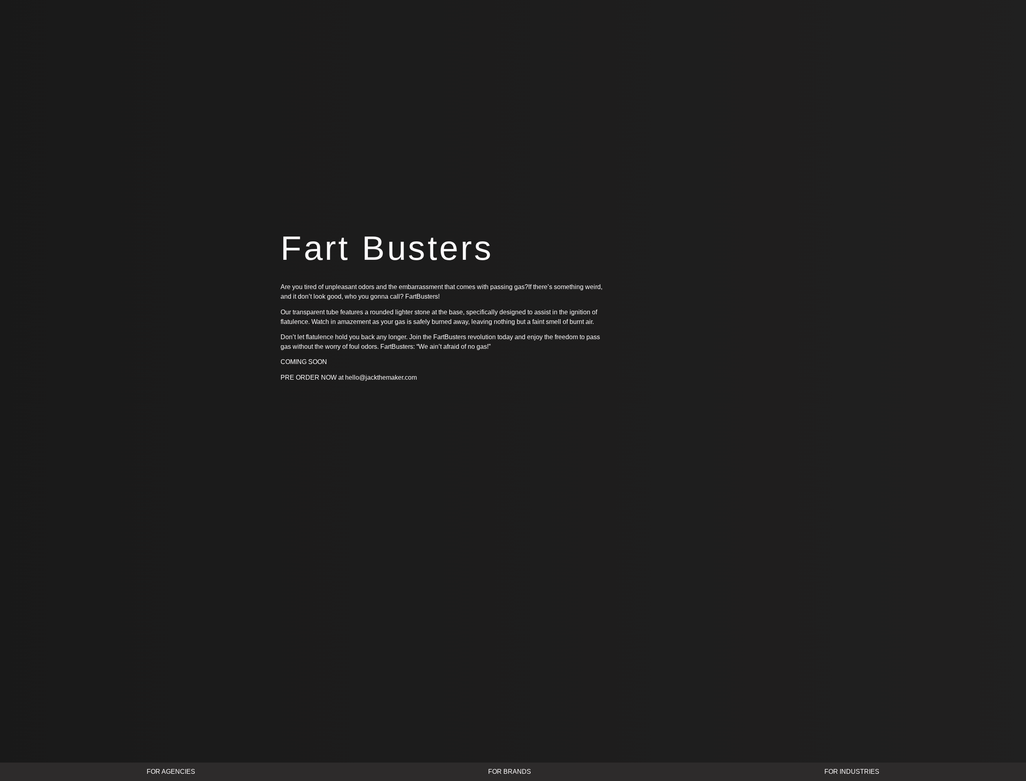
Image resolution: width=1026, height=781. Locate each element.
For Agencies (171, 771)
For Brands (509, 771)
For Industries (851, 771)
